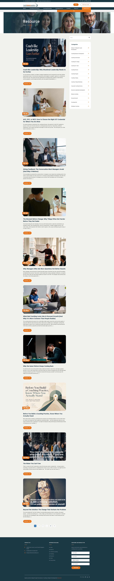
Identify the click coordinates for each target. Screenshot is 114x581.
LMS (76, 4)
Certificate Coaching (54, 551)
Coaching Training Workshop (76, 82)
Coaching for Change (75, 61)
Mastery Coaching (74, 94)
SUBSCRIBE (76, 567)
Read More (26, 83)
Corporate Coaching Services (76, 86)
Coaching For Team (75, 65)
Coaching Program (74, 74)
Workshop (52, 553)
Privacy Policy (52, 560)
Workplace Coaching (75, 106)
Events (51, 558)
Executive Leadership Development (78, 90)
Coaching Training (74, 78)
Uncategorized (74, 102)
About (24, 8)
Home (24, 25)
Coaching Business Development (77, 53)
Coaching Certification (34, 8)
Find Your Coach (85, 4)
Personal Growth (74, 98)
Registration (86, 8)
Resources (52, 556)
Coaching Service (59, 8)
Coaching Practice (74, 69)
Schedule (68, 8)
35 (50, 526)
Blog (74, 10)
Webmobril (59, 578)
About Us (52, 549)
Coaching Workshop (47, 8)
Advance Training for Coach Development (76, 48)
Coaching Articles (40, 10)
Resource (76, 8)
